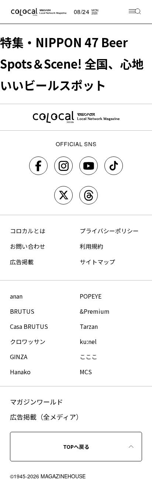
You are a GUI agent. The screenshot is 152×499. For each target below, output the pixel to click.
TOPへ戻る (76, 446)
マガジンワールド (36, 401)
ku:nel (88, 341)
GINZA (18, 356)
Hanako (20, 371)
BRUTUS (22, 311)
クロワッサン (27, 341)
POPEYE (90, 296)
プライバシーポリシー (109, 230)
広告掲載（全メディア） (46, 416)
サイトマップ (97, 261)
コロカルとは (27, 230)
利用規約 (91, 246)
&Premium (95, 311)
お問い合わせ (27, 246)
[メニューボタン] (135, 12)
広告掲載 (22, 261)
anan (16, 296)
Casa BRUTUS (29, 326)
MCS (86, 371)
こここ (88, 356)
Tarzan (89, 326)
